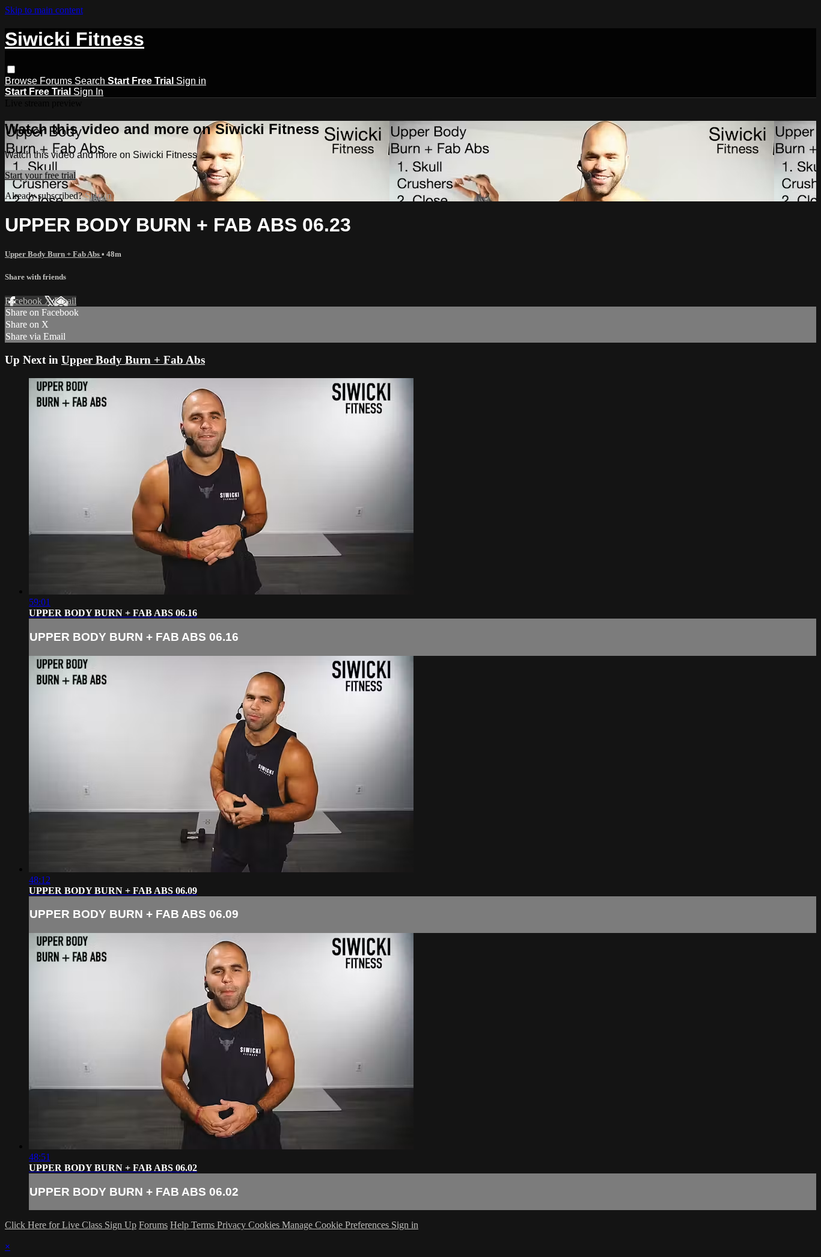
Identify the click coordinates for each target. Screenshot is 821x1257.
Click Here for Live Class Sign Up (70, 1225)
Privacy (232, 1225)
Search (91, 81)
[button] (11, 69)
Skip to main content (44, 10)
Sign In (88, 92)
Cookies (265, 1225)
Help (180, 1225)
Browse (22, 81)
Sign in (191, 81)
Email (65, 301)
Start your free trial (40, 175)
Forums (57, 81)
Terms (204, 1225)
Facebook (24, 301)
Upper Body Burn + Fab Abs (53, 253)
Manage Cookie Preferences (336, 1225)
